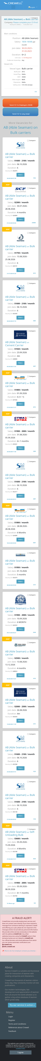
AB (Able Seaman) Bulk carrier (20, 155)
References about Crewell (18, 1027)
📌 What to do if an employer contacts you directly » (19, 951)
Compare (32, 140)
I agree (20, 1052)
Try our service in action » (22, 1005)
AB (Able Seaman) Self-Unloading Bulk (20, 833)
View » (20, 174)
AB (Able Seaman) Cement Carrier (17, 343)
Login (10, 1016)
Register (11, 1020)
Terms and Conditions (17, 1024)
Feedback (12, 1031)
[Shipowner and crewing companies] (17, 7)
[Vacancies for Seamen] (13, 7)
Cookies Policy (20, 1048)
